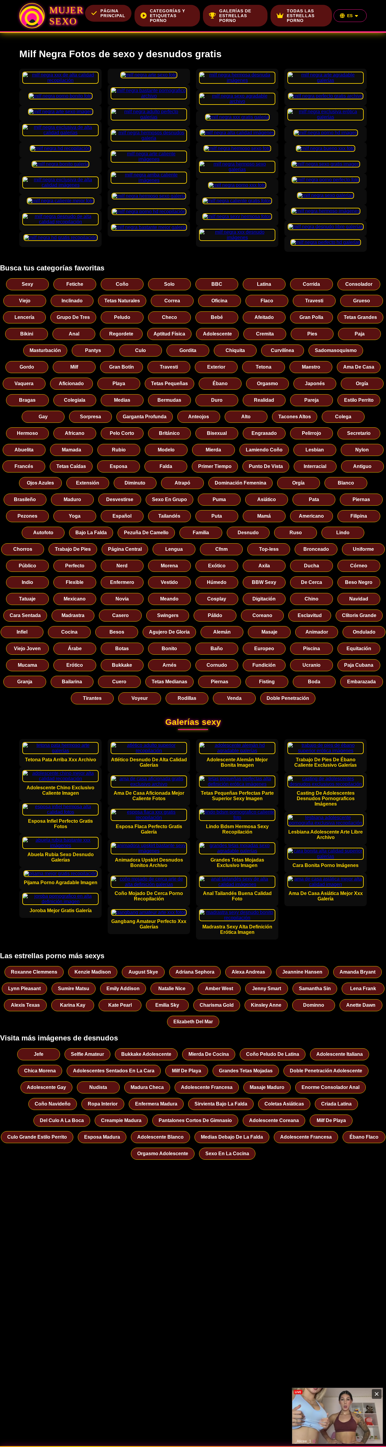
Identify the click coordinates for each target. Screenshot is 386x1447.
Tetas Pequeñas (169, 383)
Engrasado (264, 433)
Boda (314, 681)
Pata (314, 499)
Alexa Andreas (248, 972)
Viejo (24, 300)
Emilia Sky (167, 1005)
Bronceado (316, 549)
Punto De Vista (266, 466)
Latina (264, 284)
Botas (122, 648)
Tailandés (169, 516)
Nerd (122, 565)
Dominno (313, 1005)
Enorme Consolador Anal (330, 1087)
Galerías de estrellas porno (235, 15)
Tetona (263, 367)
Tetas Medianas (169, 681)
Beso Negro (358, 582)
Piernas (361, 499)
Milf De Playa (186, 1070)
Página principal (112, 13)
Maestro (311, 367)
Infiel (22, 632)
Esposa (118, 466)
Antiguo (362, 466)
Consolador (358, 284)
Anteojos (198, 416)
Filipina (358, 516)
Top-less (269, 549)
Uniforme (363, 549)
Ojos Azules (40, 482)
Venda (234, 698)
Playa (118, 383)
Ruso (296, 532)
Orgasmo (267, 383)
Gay (43, 416)
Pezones (27, 516)
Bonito (169, 648)
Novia (122, 598)
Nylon (362, 449)
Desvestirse (119, 499)
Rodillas (187, 698)
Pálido (215, 615)
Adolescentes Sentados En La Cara (113, 1070)
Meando (169, 598)
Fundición (264, 665)
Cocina (69, 632)
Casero (120, 615)
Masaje (269, 632)
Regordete (121, 333)
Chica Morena (40, 1070)
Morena (169, 565)
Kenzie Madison (92, 972)
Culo (140, 350)
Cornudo (217, 665)
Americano (311, 516)
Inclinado (72, 300)
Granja (24, 681)
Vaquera (23, 383)
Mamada (71, 449)
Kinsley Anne (266, 1005)
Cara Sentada (25, 615)
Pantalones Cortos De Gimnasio (195, 1120)
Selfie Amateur (87, 1054)
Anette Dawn (360, 1005)
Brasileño (25, 499)
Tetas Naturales (122, 300)
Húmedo (216, 582)
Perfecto (74, 565)
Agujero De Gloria (169, 632)
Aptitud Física (169, 333)
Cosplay (216, 598)
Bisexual (217, 433)
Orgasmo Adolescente (162, 1153)
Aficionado (71, 383)
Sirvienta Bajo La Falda (221, 1103)
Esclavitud (310, 615)
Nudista (98, 1087)
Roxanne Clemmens (34, 972)
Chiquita (235, 350)
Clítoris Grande (359, 615)
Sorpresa (90, 416)
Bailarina (72, 681)
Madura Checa (147, 1087)
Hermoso (27, 433)
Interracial (315, 466)
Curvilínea (282, 350)
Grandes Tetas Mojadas (246, 1070)
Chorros (22, 549)
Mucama (27, 665)
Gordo (27, 367)
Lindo (343, 532)
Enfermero (122, 582)
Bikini (26, 333)
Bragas (27, 400)
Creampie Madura (121, 1120)
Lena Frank (363, 988)
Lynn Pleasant (24, 988)
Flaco (267, 300)
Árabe (75, 648)
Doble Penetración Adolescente (326, 1070)
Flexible (75, 582)
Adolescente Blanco (160, 1137)
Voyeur (139, 698)
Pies (312, 333)
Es (350, 15)
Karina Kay (72, 1005)
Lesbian (314, 449)
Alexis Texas (25, 1005)
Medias (122, 400)
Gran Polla (311, 317)
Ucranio (311, 665)
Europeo (264, 648)
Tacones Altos (294, 416)
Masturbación (45, 350)
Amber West (219, 988)
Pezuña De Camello (146, 532)
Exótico (217, 565)
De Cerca (311, 582)
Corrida (311, 284)
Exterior (216, 367)
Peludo (122, 317)
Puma (219, 499)
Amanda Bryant (357, 972)
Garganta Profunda (144, 416)
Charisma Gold (217, 1005)
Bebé (217, 317)
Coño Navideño (53, 1103)
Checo (169, 317)
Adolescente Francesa (207, 1087)
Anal (74, 333)
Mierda (213, 449)
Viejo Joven (27, 648)
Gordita (187, 350)
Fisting (267, 681)
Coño (122, 284)
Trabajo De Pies (73, 549)
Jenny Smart (266, 988)
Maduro (72, 499)
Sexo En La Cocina (227, 1153)
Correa (172, 300)
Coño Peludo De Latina (272, 1054)
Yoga (75, 516)
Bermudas (169, 400)
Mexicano (75, 598)
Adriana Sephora (195, 972)
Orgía (362, 383)
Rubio (119, 449)
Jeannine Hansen (302, 972)
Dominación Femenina (240, 482)
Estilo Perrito (359, 400)
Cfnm (221, 549)
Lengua (174, 549)
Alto (246, 416)
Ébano (220, 383)
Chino (311, 598)
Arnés (169, 665)
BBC (216, 284)
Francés (23, 466)
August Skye (143, 972)
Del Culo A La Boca (62, 1120)
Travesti (314, 300)
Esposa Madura (102, 1137)
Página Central (125, 549)
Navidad (358, 598)
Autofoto (43, 532)
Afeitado (264, 317)
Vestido (169, 582)
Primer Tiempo (215, 466)
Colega (343, 416)
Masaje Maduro (267, 1087)
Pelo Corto (122, 433)
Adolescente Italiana (339, 1054)
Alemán (222, 632)
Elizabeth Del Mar (193, 1021)
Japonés (315, 383)
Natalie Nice (171, 988)
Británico (169, 433)
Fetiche (74, 284)
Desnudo (248, 532)
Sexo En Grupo (169, 499)
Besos (116, 632)
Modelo (166, 449)
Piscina (311, 648)
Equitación (358, 648)
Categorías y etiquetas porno (167, 15)
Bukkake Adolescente (146, 1054)
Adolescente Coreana (274, 1120)
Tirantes (92, 698)
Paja (360, 333)
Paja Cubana (358, 665)
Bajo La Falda (91, 532)
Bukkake (122, 665)
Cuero (119, 681)
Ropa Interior (103, 1103)
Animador (316, 632)
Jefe (38, 1054)
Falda (166, 466)
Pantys (93, 350)
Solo (169, 284)
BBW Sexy (264, 582)
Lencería (24, 317)
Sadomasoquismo (336, 350)
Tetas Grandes (360, 317)
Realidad (264, 400)
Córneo (358, 565)
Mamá (264, 516)
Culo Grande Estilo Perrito (37, 1137)
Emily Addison (123, 988)
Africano (74, 433)
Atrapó (182, 482)
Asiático (266, 499)
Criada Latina (336, 1103)
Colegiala (74, 400)
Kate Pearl (120, 1005)
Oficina (219, 300)
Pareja (311, 400)
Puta (216, 516)
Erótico (74, 665)
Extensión (87, 482)
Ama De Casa (358, 367)
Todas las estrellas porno (301, 15)
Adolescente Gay (46, 1087)
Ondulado (364, 632)
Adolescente (217, 333)
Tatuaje (27, 598)
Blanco (346, 482)
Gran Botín (121, 367)
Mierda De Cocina (208, 1054)
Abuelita (23, 449)
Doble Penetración (288, 698)
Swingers (168, 615)
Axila (264, 565)
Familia (201, 532)
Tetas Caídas (71, 466)
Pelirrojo (311, 433)
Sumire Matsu (73, 988)
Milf (74, 367)
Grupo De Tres (73, 317)
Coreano (262, 615)
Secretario (359, 433)
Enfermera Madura (156, 1103)
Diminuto (135, 482)
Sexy (27, 284)
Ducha (311, 565)
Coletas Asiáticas (284, 1103)
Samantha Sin (315, 988)
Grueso (361, 300)
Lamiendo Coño (264, 449)
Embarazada (361, 681)
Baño (216, 648)
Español (121, 516)
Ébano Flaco (364, 1137)
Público (27, 565)
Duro (217, 400)
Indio (27, 582)
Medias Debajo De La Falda (232, 1137)
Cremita (265, 333)
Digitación (264, 598)
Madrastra (73, 615)
